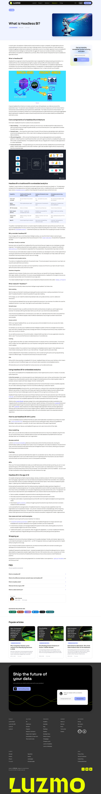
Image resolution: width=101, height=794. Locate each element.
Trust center (63, 729)
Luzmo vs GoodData (47, 743)
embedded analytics (20, 190)
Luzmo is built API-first (16, 421)
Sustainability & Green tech (32, 736)
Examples (45, 724)
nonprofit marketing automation (19, 521)
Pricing (61, 3)
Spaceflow (30, 754)
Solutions (47, 3)
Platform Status (46, 736)
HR (26, 721)
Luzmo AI (34, 3)
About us (62, 721)
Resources (54, 3)
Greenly (10, 756)
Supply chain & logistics (31, 734)
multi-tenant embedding (19, 443)
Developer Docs (46, 734)
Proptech (28, 729)
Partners (62, 724)
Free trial (87, 3)
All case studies (31, 761)
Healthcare (28, 724)
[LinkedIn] (86, 769)
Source (37, 102)
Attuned (10, 754)
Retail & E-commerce (30, 731)
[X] (83, 769)
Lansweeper (30, 759)
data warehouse (13, 249)
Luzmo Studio (12, 721)
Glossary (45, 731)
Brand (62, 726)
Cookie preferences (82, 761)
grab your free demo (59, 558)
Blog (44, 726)
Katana (29, 756)
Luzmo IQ (11, 726)
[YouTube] (90, 769)
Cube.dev (11, 396)
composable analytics (20, 229)
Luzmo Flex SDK (12, 724)
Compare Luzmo (46, 741)
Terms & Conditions (82, 756)
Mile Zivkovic (18, 598)
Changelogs (45, 739)
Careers (62, 731)
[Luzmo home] (15, 3)
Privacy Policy (81, 754)
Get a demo (80, 724)
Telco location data (30, 739)
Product (40, 3)
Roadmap (45, 729)
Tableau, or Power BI (60, 280)
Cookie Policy (81, 759)
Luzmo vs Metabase (47, 746)
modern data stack (46, 238)
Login (81, 3)
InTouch (10, 759)
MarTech (28, 726)
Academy (45, 721)
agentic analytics (21, 503)
